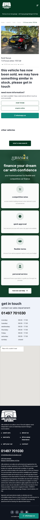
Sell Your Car (7, 444)
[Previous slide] (5, 40)
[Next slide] (34, 40)
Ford (14, 22)
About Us (25, 433)
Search (9, 22)
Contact (25, 444)
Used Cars (6, 433)
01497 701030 (20, 103)
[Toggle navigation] (38, 5)
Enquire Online (20, 108)
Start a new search (20, 143)
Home (2, 22)
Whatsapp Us (21, 115)
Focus (19, 22)
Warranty (6, 437)
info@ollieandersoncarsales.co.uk (11, 455)
